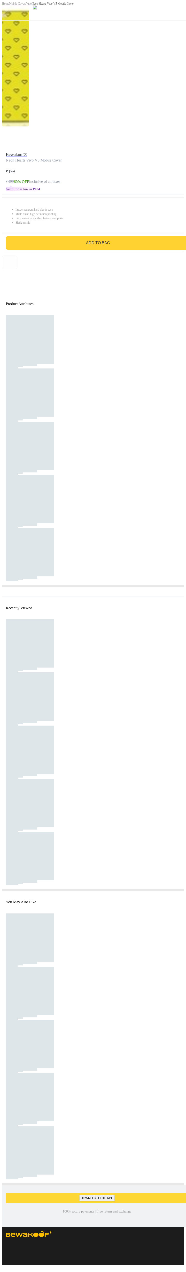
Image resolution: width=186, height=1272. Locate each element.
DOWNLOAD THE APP (97, 1198)
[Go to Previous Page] (6, 10)
